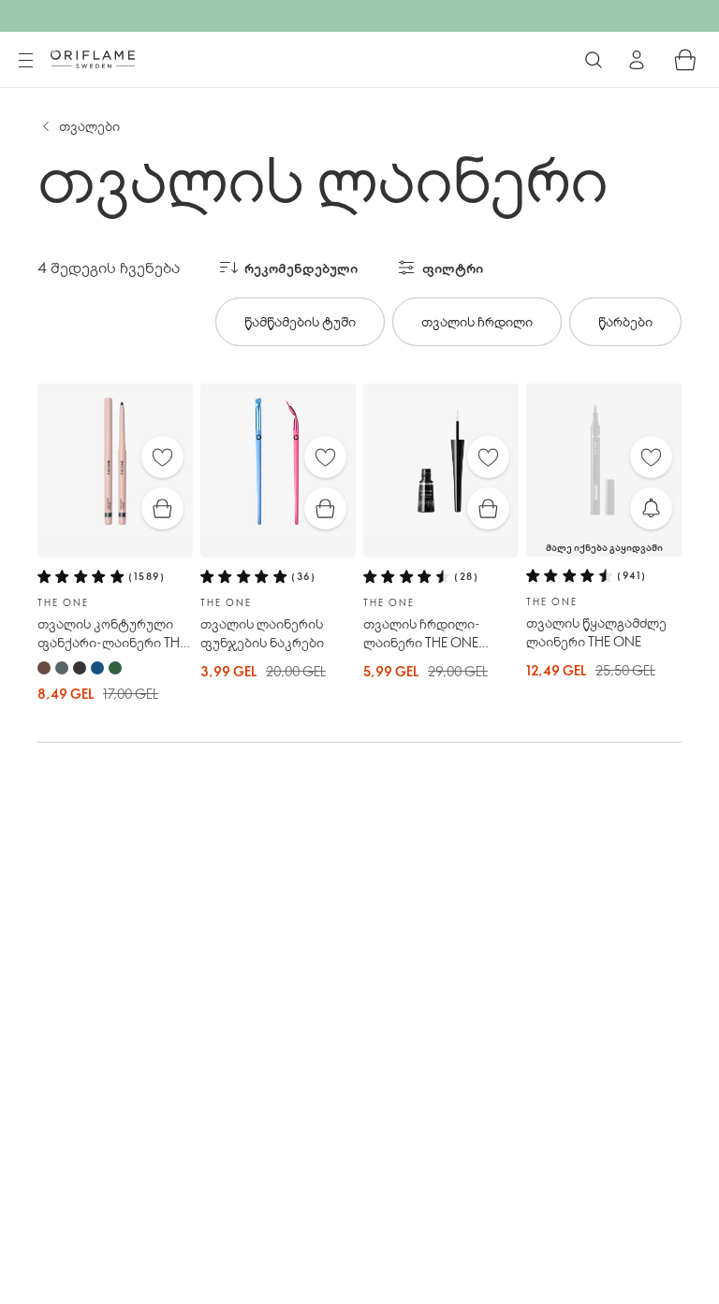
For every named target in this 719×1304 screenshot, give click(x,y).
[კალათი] (685, 60)
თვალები (89, 126)
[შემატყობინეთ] (651, 508)
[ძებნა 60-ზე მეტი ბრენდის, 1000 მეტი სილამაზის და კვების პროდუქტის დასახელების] (594, 60)
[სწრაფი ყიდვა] (162, 508)
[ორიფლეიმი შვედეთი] (92, 59)
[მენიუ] (25, 61)
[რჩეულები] (162, 457)
